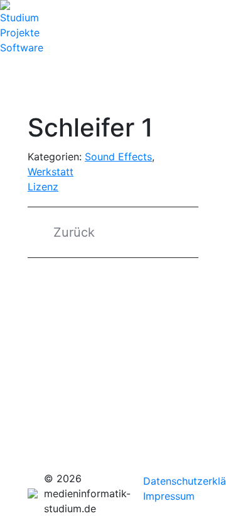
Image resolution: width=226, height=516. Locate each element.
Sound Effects (118, 156)
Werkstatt (50, 171)
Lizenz (43, 186)
